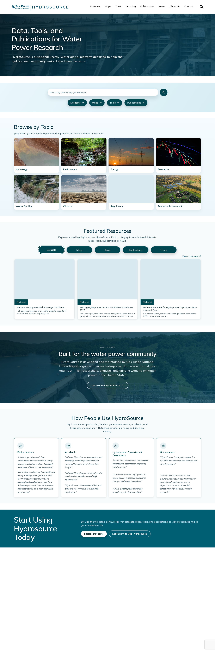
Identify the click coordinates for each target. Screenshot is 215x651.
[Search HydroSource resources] (163, 92)
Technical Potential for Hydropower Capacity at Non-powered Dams (170, 309)
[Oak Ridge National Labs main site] (20, 7)
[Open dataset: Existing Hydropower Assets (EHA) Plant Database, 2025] (107, 280)
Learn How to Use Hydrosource (129, 533)
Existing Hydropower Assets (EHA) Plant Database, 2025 (106, 309)
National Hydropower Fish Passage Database (40, 307)
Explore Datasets (94, 533)
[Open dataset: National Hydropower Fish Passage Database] (44, 280)
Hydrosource (50, 7)
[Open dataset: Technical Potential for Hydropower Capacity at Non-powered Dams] (171, 280)
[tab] (51, 249)
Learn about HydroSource (106, 385)
